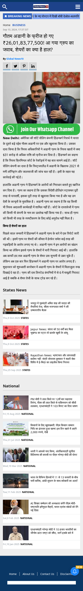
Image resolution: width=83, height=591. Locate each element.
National (11, 386)
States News (15, 290)
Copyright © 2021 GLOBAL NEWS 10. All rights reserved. (41, 582)
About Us (28, 574)
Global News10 (15, 58)
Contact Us (47, 574)
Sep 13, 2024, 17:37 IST (15, 29)
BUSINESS (18, 25)
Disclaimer (67, 574)
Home (6, 25)
